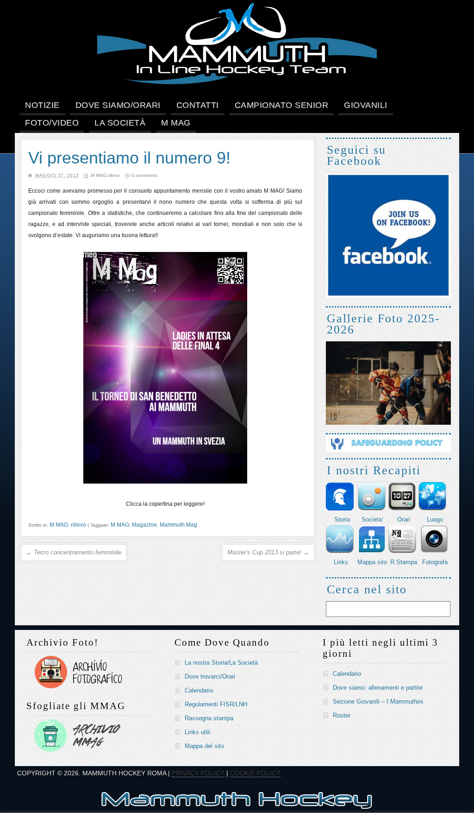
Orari (403, 519)
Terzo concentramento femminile (73, 552)
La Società (119, 122)
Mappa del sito (204, 745)
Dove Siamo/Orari (118, 105)
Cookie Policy (255, 773)
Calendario (199, 690)
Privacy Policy (198, 773)
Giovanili (365, 105)
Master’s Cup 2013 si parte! (268, 552)
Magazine (144, 525)
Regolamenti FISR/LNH (216, 704)
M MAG (176, 122)
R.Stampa (403, 562)
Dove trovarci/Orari (210, 676)
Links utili (197, 732)
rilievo (114, 175)
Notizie (42, 105)
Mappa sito (372, 562)
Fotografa (435, 562)
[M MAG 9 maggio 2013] (165, 481)
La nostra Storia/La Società (221, 662)
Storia (342, 519)
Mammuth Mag (178, 525)
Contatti (197, 105)
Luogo (435, 519)
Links (341, 562)
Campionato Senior (282, 105)
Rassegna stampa (209, 718)
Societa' (372, 519)
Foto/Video (52, 122)
